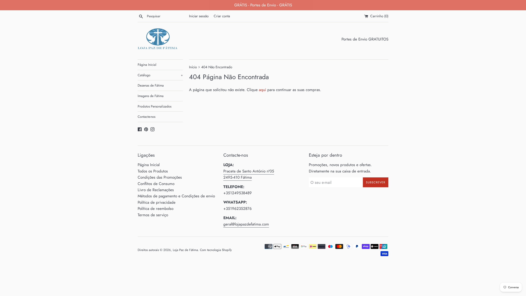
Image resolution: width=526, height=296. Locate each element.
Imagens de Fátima (151, 96)
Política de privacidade (156, 202)
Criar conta (222, 16)
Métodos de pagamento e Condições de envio (176, 196)
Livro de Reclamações (156, 190)
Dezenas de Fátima (151, 85)
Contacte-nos (146, 116)
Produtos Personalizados (154, 106)
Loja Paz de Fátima (185, 250)
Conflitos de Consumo (156, 183)
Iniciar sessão (199, 16)
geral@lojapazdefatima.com (246, 224)
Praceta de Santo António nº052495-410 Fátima (248, 174)
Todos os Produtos (153, 171)
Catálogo (160, 75)
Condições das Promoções (160, 177)
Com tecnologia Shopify (216, 250)
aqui (262, 89)
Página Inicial (147, 64)
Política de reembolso (155, 208)
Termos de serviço (153, 215)
